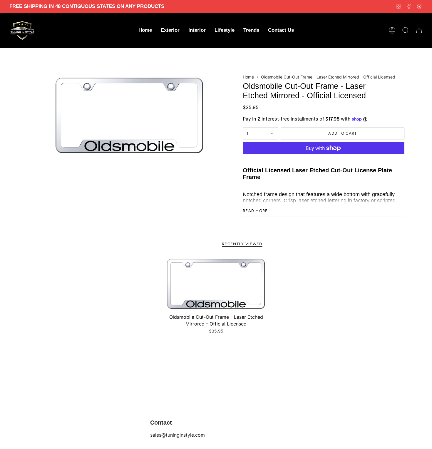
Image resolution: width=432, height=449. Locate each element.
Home (248, 76)
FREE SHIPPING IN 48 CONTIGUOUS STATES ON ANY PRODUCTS (86, 6)
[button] (170, 30)
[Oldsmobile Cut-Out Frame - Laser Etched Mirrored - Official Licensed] (216, 284)
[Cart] (419, 30)
